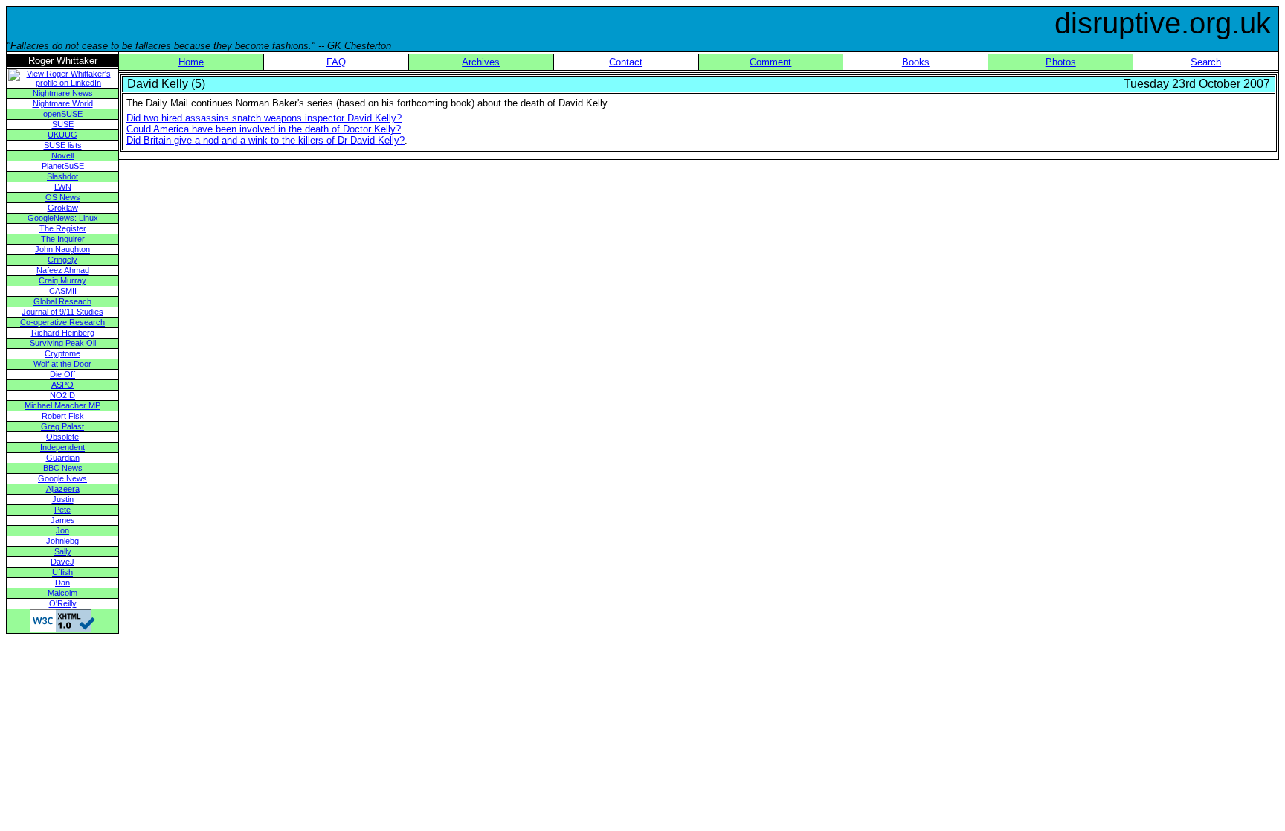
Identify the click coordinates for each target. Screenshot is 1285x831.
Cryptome (62, 353)
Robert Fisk (63, 415)
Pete (62, 509)
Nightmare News (63, 93)
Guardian (63, 457)
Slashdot (62, 176)
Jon (62, 530)
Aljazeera (63, 488)
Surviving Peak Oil (63, 343)
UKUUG (62, 134)
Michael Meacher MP (62, 405)
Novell (62, 155)
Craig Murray (62, 280)
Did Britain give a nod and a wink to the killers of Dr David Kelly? (265, 140)
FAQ (336, 62)
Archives (481, 62)
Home (191, 62)
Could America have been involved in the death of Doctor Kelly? (263, 129)
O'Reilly (63, 603)
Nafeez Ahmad (62, 270)
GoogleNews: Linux (63, 218)
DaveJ (62, 561)
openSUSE (63, 113)
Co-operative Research (62, 322)
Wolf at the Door (62, 363)
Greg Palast (62, 426)
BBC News (63, 467)
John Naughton (62, 249)
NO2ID (62, 395)
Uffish (62, 572)
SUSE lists (63, 145)
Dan (62, 582)
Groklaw (63, 207)
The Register (62, 228)
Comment (770, 62)
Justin (63, 499)
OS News (62, 197)
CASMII (63, 290)
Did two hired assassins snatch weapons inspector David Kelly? (264, 117)
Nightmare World (63, 103)
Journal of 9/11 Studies (62, 311)
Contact (625, 62)
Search (1206, 62)
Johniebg (62, 540)
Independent (62, 447)
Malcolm (62, 592)
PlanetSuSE (63, 165)
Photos (1061, 62)
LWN (62, 186)
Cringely (62, 259)
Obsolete (62, 436)
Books (916, 62)
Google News (62, 478)
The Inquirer (63, 238)
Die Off (62, 374)
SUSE (63, 124)
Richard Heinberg (62, 332)
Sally (62, 551)
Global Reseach (62, 301)
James (63, 520)
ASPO (62, 384)
